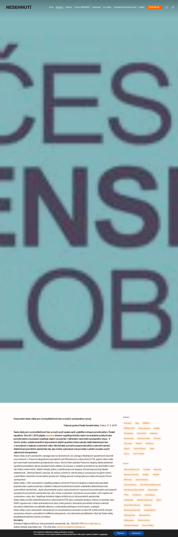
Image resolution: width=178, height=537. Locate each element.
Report (127, 449)
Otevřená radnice (131, 525)
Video (152, 449)
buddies (156, 475)
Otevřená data (144, 520)
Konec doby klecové (132, 505)
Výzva (126, 454)
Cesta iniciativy (130, 485)
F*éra (126, 495)
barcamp (157, 470)
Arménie (146, 470)
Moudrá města (149, 510)
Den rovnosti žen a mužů (134, 490)
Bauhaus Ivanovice (131, 475)
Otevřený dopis (144, 438)
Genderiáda (128, 500)
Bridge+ (146, 475)
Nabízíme (153, 433)
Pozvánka (128, 444)
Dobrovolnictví (144, 428)
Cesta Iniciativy (142, 480)
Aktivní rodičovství (131, 470)
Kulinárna (147, 505)
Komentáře (141, 433)
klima (159, 500)
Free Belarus (150, 495)
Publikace (149, 444)
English (156, 428)
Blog (137, 423)
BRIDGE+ (146, 423)
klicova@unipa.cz (92, 523)
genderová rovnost (145, 500)
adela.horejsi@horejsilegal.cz (71, 527)
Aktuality (127, 423)
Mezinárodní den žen (132, 510)
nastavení (103, 534)
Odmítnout (136, 533)
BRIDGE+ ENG (129, 428)
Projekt (139, 444)
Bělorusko (128, 480)
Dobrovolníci (153, 490)
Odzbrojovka (129, 520)
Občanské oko (129, 515)
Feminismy (136, 495)
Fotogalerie (128, 433)
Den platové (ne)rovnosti (150, 485)
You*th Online (138, 454)
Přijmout (120, 533)
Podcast (157, 438)
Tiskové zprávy (89, 214)
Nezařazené (129, 438)
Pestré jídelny (148, 525)
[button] (173, 7)
